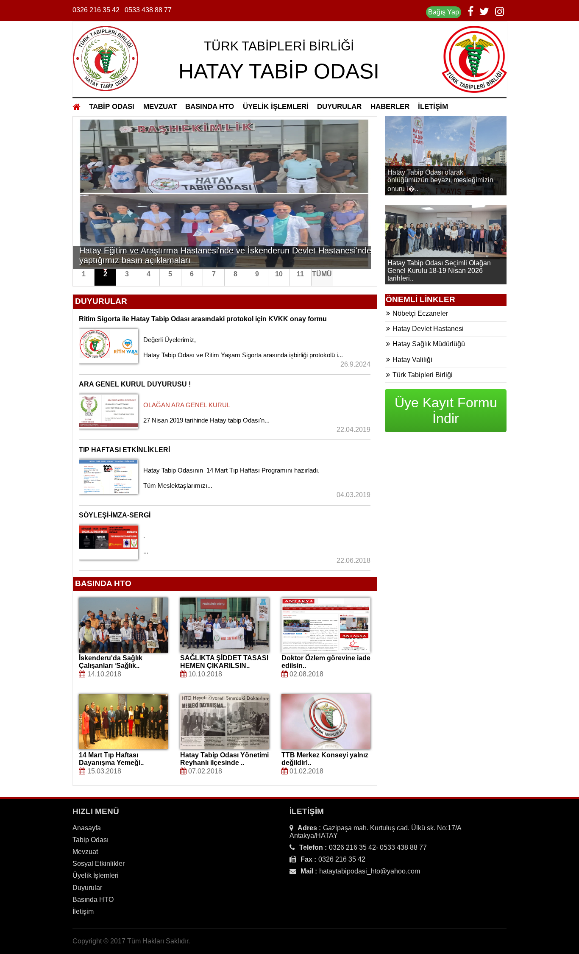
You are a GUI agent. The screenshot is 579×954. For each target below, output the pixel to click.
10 (279, 274)
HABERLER (389, 107)
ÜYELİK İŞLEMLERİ (276, 107)
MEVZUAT (160, 107)
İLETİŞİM (433, 107)
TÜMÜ (322, 274)
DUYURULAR (339, 107)
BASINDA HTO (209, 107)
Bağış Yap (443, 12)
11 (300, 274)
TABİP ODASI (111, 107)
